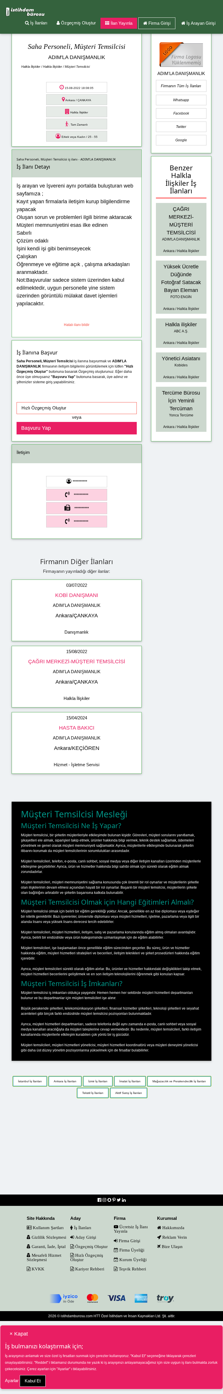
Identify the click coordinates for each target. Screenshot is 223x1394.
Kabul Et (33, 1380)
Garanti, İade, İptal (48, 1246)
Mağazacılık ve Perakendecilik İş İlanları (179, 1081)
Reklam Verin (174, 1237)
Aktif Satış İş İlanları (128, 1092)
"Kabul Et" (138, 1356)
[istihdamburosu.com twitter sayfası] (119, 1199)
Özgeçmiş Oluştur (78, 22)
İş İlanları (38, 22)
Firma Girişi (159, 23)
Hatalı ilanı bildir (76, 325)
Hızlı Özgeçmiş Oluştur (86, 1257)
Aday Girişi (85, 1237)
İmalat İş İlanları (130, 1081)
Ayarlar (12, 1380)
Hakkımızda (172, 1227)
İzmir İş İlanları (97, 1081)
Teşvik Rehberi (132, 1269)
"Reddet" (41, 1363)
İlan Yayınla (120, 23)
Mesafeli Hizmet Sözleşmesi (44, 1257)
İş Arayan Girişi (200, 23)
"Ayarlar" (63, 1369)
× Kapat (19, 1334)
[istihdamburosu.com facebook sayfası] (100, 1199)
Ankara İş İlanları (65, 1081)
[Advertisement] (111, 1149)
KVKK (37, 1269)
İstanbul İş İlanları (30, 1081)
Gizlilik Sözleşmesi (48, 1237)
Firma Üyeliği (131, 1250)
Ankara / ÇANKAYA (78, 100)
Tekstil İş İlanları (92, 1092)
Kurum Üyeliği (132, 1259)
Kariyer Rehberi (89, 1269)
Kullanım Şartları (48, 1227)
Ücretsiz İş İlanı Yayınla (131, 1228)
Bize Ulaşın (172, 1246)
